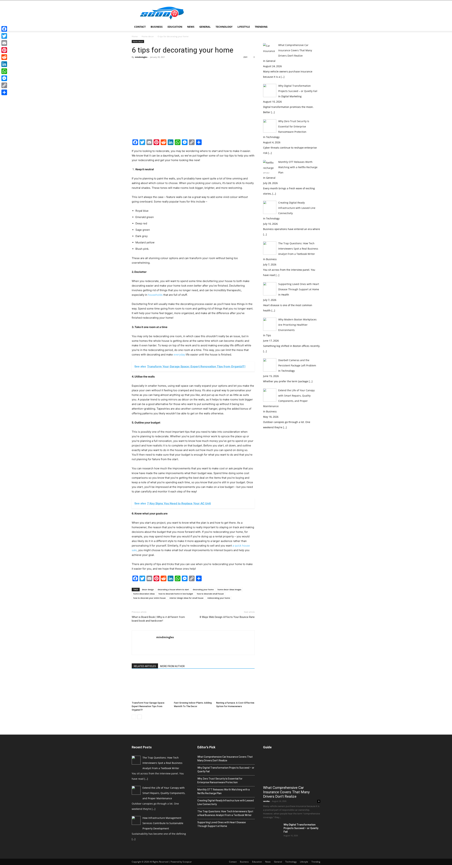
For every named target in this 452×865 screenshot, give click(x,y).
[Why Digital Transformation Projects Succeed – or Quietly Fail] (272, 829)
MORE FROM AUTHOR (172, 666)
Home (135, 36)
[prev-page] (134, 717)
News (190, 26)
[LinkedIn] (4, 64)
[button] (316, 27)
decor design (148, 589)
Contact (140, 26)
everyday (179, 354)
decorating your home (203, 589)
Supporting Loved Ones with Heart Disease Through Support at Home (221, 824)
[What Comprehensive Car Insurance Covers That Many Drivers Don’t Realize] (291, 769)
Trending (261, 26)
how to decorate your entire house (149, 598)
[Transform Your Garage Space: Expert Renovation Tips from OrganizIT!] (151, 686)
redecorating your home (218, 598)
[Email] (4, 43)
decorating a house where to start (173, 589)
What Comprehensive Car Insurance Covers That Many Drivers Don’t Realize (225, 758)
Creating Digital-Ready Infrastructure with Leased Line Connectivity (225, 802)
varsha (266, 801)
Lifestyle (243, 26)
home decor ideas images (229, 589)
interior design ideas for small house (186, 598)
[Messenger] (4, 78)
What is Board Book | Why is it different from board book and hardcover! (158, 618)
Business (157, 26)
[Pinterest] (4, 50)
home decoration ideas (144, 593)
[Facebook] (4, 28)
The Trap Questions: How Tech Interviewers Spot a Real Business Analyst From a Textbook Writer (225, 813)
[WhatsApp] (4, 71)
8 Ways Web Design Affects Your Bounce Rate (227, 617)
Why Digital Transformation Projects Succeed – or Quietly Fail (225, 769)
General (205, 26)
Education (175, 26)
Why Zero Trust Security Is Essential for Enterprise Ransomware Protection (219, 780)
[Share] (4, 92)
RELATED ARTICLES (145, 666)
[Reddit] (4, 57)
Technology (224, 26)
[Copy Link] (4, 85)
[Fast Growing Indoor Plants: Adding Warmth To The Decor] (193, 686)
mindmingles (141, 57)
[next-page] (139, 717)
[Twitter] (4, 35)
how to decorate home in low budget (176, 593)
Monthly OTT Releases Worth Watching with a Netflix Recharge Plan (223, 791)
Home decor (148, 36)
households (155, 294)
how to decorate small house (210, 593)
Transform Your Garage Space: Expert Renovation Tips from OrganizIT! (148, 706)
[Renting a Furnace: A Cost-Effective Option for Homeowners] (235, 686)
